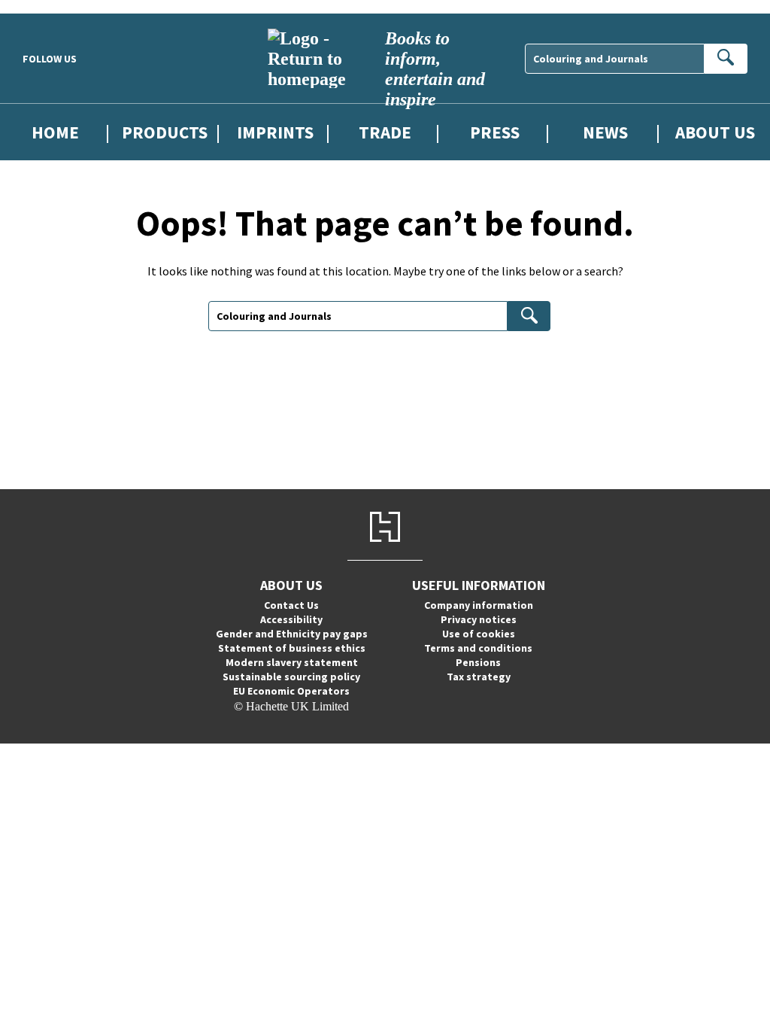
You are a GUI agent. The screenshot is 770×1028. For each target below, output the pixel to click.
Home (55, 132)
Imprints (275, 132)
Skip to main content (49, 6)
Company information (478, 605)
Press (495, 132)
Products (165, 132)
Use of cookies (478, 633)
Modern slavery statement (292, 662)
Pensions (478, 662)
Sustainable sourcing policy (291, 676)
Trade (385, 132)
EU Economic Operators (291, 691)
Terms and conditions (478, 648)
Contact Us (291, 605)
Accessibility (291, 619)
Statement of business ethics (291, 648)
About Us (715, 132)
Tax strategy (479, 676)
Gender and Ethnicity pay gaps (292, 633)
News (605, 132)
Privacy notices (479, 619)
